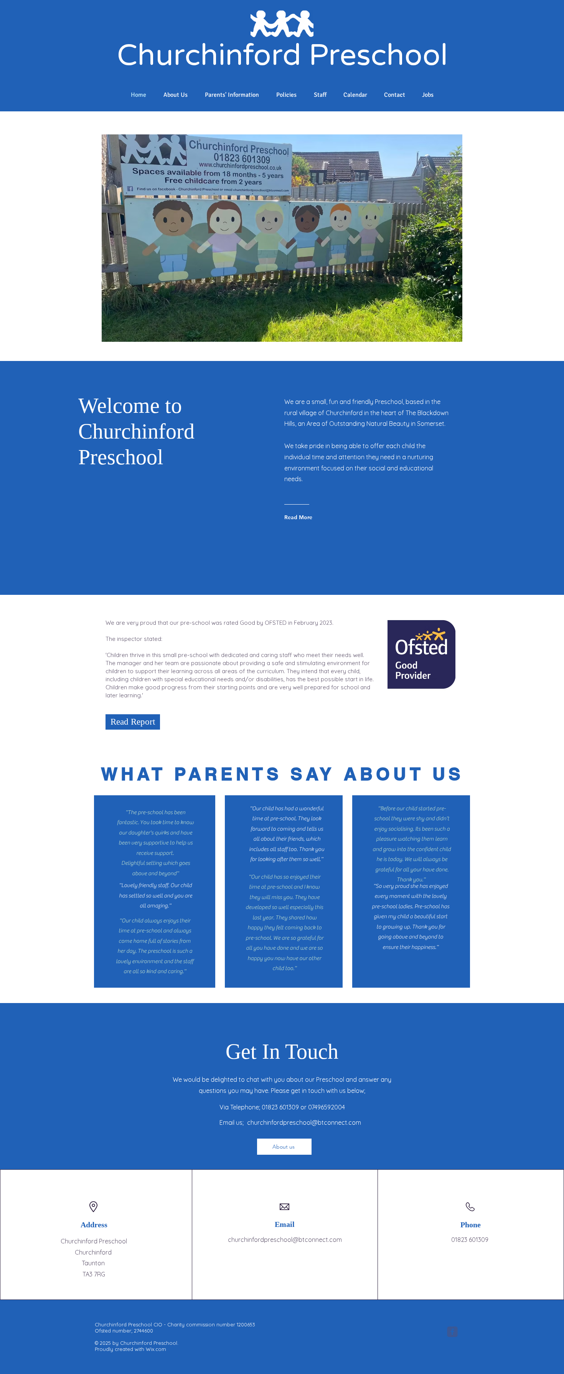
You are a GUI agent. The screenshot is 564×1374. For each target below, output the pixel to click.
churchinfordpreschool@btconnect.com (304, 1122)
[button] (302, 238)
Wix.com (156, 1349)
